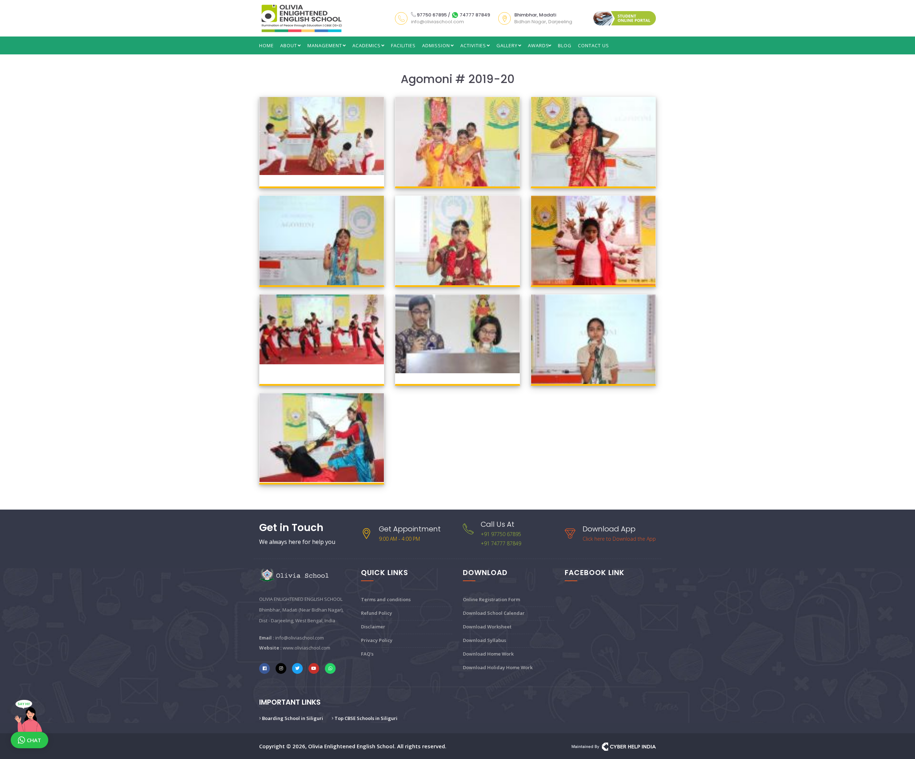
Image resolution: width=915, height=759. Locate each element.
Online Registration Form (491, 599)
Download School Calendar (494, 613)
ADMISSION (436, 45)
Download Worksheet (487, 626)
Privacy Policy (376, 640)
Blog (565, 45)
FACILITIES (403, 45)
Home (266, 45)
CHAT (34, 740)
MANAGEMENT (325, 45)
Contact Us (593, 45)
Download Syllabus (484, 640)
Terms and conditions (386, 599)
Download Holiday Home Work (498, 667)
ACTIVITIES (474, 45)
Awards (538, 45)
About (289, 45)
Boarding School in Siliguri (292, 718)
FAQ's (367, 654)
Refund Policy (376, 613)
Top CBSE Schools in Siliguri (365, 718)
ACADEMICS (367, 45)
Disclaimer (373, 626)
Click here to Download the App (619, 538)
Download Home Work (488, 654)
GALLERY (507, 45)
